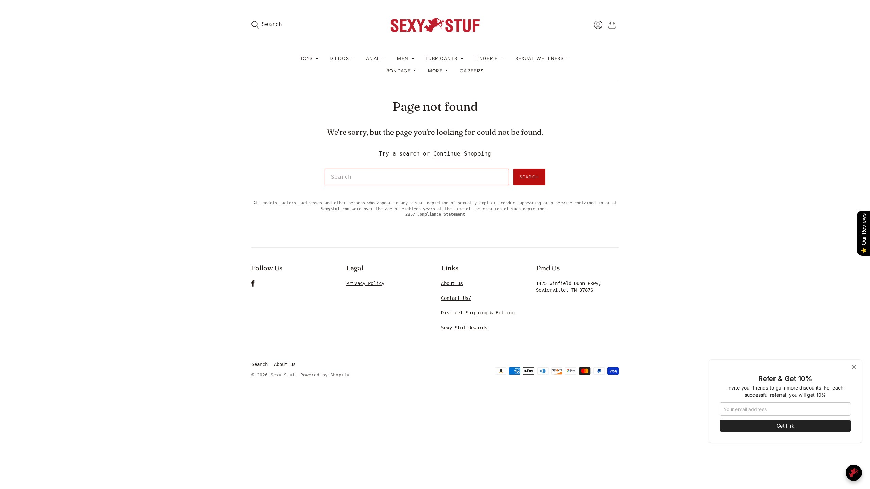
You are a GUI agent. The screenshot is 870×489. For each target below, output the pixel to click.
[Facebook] (253, 285)
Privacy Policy (365, 283)
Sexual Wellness (539, 58)
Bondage (398, 70)
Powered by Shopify (324, 374)
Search (529, 176)
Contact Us (454, 298)
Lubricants (441, 58)
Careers (472, 70)
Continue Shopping (462, 153)
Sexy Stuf (283, 374)
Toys (306, 58)
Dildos (339, 58)
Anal (373, 58)
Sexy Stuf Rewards (464, 327)
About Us (452, 283)
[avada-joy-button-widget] (854, 473)
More (435, 70)
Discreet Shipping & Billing (478, 312)
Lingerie (486, 58)
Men (402, 58)
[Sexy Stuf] (435, 24)
